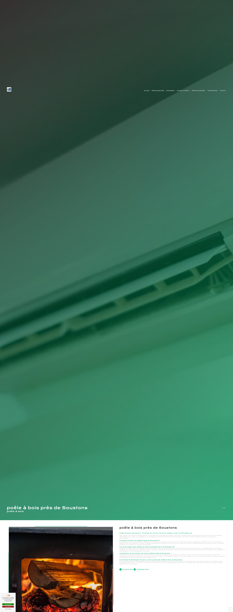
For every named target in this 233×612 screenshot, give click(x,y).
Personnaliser (8, 609)
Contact (223, 90)
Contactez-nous (142, 569)
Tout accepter (8, 604)
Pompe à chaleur (183, 90)
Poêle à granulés (158, 90)
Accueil (146, 90)
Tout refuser (8, 606)
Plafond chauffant (198, 90)
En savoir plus (127, 569)
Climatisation (213, 90)
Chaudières (170, 90)
